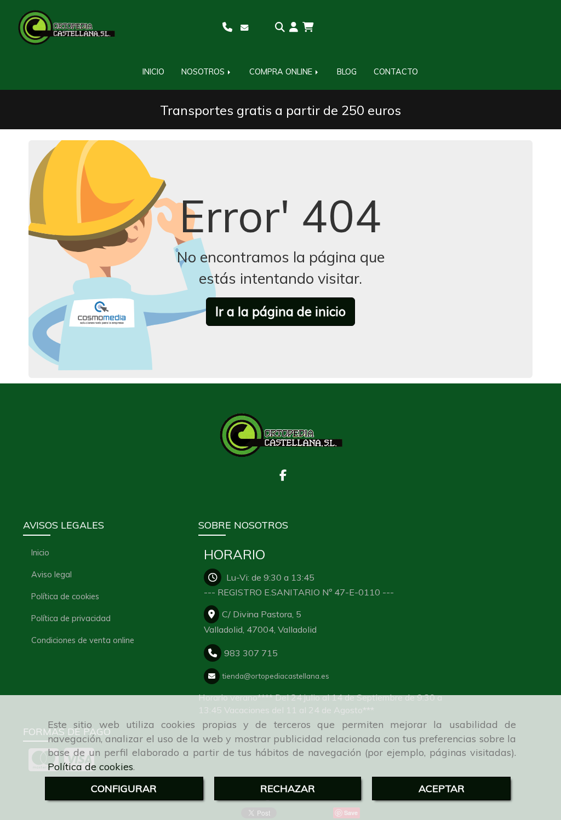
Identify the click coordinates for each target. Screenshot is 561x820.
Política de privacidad (71, 618)
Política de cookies (90, 766)
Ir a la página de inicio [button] (280, 311)
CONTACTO (396, 72)
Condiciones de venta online (82, 640)
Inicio (40, 552)
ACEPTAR (442, 788)
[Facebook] (283, 476)
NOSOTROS (204, 72)
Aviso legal (51, 574)
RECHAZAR (287, 788)
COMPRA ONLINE (281, 72)
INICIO (153, 72)
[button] (293, 27)
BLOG (347, 72)
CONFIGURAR (124, 788)
